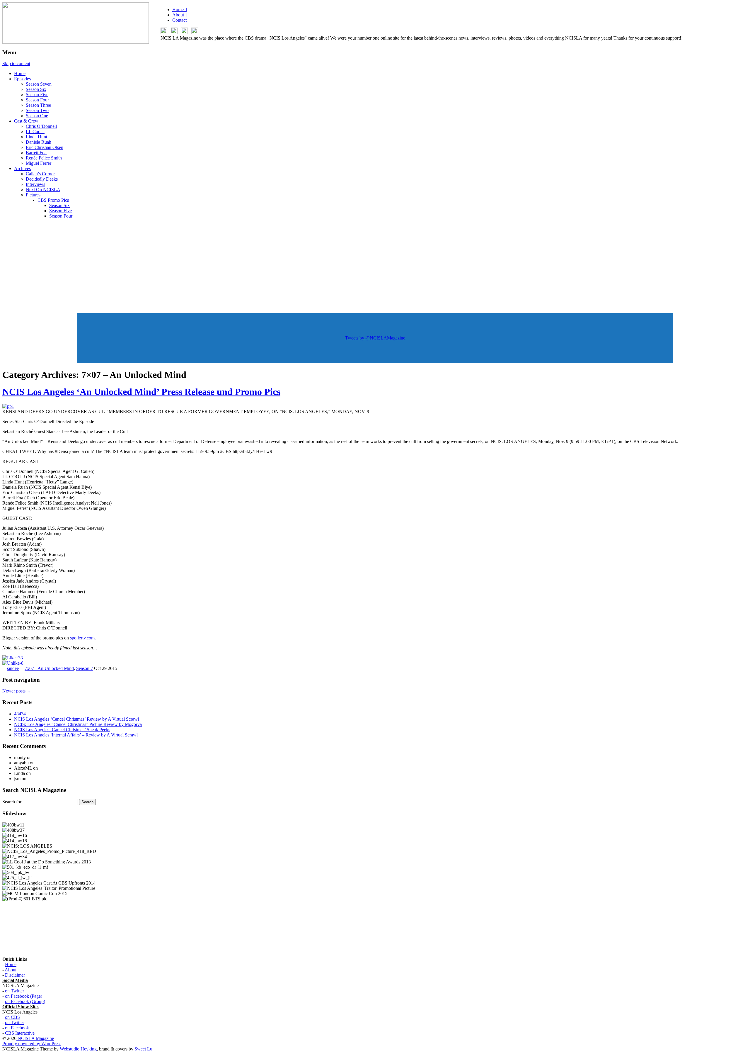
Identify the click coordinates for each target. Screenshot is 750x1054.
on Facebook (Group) (25, 1001)
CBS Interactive (20, 1033)
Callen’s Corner (40, 173)
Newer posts (16, 690)
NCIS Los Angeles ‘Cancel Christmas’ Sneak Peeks (62, 729)
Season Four (37, 99)
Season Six (36, 89)
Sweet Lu (143, 1048)
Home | (179, 9)
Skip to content (16, 63)
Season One (37, 115)
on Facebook (17, 1027)
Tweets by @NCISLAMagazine (375, 337)
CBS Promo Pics (53, 200)
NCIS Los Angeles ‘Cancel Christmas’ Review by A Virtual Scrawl (76, 719)
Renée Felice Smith (44, 157)
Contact (179, 20)
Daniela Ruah (38, 142)
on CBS (12, 1017)
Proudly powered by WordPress (31, 1043)
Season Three (38, 105)
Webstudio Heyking (78, 1048)
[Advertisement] (375, 264)
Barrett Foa (36, 152)
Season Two (37, 110)
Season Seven (39, 84)
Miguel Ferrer (38, 163)
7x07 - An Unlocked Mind (49, 668)
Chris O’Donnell (41, 126)
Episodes (22, 78)
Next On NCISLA (43, 189)
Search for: (12, 801)
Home (19, 73)
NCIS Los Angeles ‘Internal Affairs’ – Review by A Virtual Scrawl (76, 734)
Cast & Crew (26, 120)
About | (179, 14)
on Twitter (14, 990)
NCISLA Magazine (35, 1038)
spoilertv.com (82, 637)
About (10, 969)
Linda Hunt (36, 136)
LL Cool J (35, 131)
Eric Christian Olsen (44, 147)
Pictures (33, 194)
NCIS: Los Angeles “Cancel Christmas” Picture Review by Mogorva (78, 724)
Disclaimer (15, 974)
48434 (20, 713)
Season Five (37, 94)
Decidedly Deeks (42, 178)
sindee (13, 668)
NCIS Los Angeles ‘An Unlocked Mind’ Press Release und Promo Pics (141, 391)
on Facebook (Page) (23, 996)
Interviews (35, 184)
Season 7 (84, 668)
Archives (22, 168)
